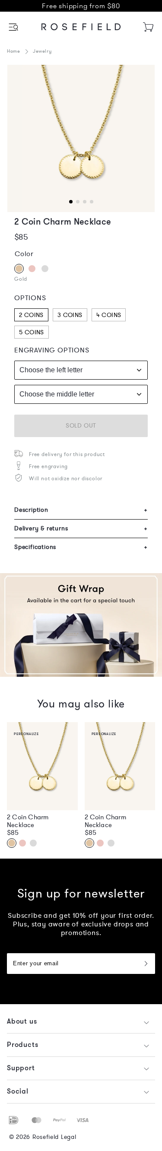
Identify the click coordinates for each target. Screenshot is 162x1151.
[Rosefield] (81, 27)
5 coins (31, 332)
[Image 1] (81, 138)
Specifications (81, 547)
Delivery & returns (81, 528)
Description (81, 510)
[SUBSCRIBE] (145, 963)
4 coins (108, 315)
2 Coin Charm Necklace (27, 821)
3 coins (70, 315)
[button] (14, 27)
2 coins (31, 315)
